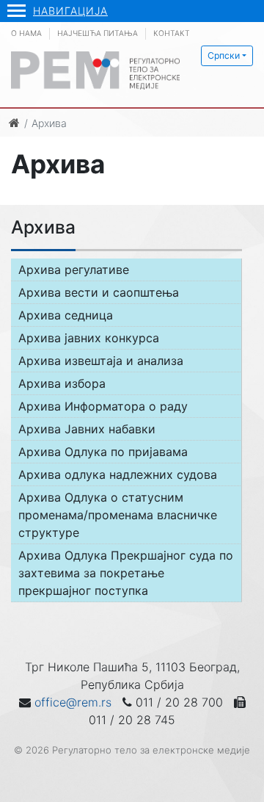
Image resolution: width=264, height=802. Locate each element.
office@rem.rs (72, 702)
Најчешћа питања (97, 33)
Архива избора (62, 383)
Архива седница (65, 315)
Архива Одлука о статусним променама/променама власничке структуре (117, 515)
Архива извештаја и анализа (100, 360)
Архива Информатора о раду (103, 406)
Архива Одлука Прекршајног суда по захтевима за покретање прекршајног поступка (125, 573)
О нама (26, 33)
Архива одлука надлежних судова (117, 474)
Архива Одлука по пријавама (103, 451)
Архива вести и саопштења (98, 292)
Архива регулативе (73, 269)
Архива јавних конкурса (88, 337)
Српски (224, 55)
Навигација (70, 10)
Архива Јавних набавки (86, 429)
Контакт (171, 33)
